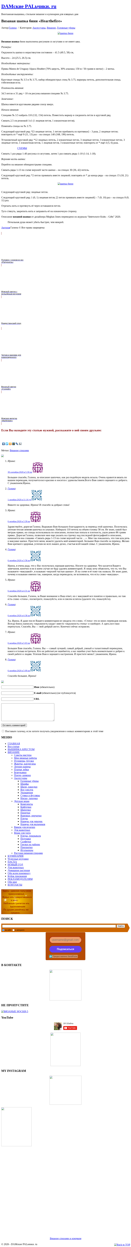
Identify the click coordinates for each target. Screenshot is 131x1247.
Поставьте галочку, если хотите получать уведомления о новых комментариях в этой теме (54, 731)
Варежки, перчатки (31, 815)
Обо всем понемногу (19, 873)
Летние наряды (22, 766)
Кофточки (25, 807)
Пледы (24, 818)
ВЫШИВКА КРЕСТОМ (21, 749)
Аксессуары (39, 27)
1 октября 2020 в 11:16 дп (19, 499)
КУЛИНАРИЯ (15, 856)
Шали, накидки (28, 786)
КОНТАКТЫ (15, 884)
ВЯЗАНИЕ (14, 752)
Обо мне (12, 882)
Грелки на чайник (30, 844)
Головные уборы (66, 27)
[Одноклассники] (10, 444)
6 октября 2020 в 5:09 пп (19, 670)
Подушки (25, 838)
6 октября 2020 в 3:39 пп (19, 521)
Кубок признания (17, 876)
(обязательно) (44, 687)
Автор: (5, 227)
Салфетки (25, 841)
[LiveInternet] (20, 444)
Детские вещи (21, 801)
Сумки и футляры (30, 795)
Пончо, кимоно (22, 775)
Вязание (51, 27)
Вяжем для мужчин (24, 827)
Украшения (26, 792)
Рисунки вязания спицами (28, 853)
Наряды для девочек (31, 821)
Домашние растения (19, 870)
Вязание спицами (19, 450)
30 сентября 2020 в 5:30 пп (20, 472)
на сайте (8, 930)
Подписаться (65, 949)
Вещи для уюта (22, 833)
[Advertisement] (65, 1187)
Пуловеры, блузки (24, 761)
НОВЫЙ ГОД (15, 864)
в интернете (19, 930)
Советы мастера (22, 755)
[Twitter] (7, 444)
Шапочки (25, 809)
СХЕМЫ (22, 148)
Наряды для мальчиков (32, 824)
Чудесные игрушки (18, 858)
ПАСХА (12, 861)
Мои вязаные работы (25, 758)
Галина (13, 27)
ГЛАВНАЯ (14, 743)
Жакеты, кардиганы (25, 763)
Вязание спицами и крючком (65, 1238)
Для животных (22, 830)
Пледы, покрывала (30, 835)
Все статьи (13, 746)
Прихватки (26, 847)
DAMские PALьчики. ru (28, 6)
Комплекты (26, 804)
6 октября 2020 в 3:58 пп (19, 560)
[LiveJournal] (17, 444)
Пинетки (25, 812)
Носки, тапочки (29, 798)
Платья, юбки (21, 769)
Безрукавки (20, 772)
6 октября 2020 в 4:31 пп (19, 591)
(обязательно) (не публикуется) (55, 693)
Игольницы (26, 850)
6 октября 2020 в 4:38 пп (19, 615)
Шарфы (24, 784)
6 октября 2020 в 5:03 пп (19, 643)
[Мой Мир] (13, 444)
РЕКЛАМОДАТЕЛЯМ (20, 879)
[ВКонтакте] (3, 444)
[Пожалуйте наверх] (122, 1244)
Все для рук (26, 789)
